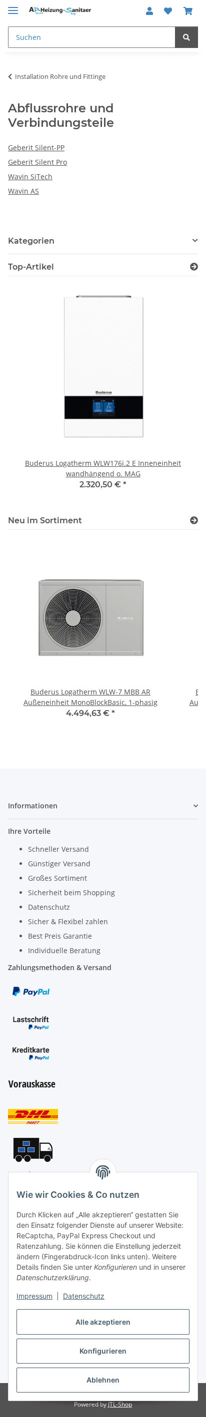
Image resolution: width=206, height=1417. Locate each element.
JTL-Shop (120, 1404)
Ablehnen (103, 1380)
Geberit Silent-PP (36, 147)
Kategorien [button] (31, 241)
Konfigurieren (103, 1351)
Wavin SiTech (30, 176)
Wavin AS (23, 191)
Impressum (34, 1296)
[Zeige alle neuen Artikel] (194, 520)
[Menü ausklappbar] (13, 6)
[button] (149, 11)
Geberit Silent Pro (37, 162)
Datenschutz (83, 1296)
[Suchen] (186, 37)
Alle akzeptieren (103, 1322)
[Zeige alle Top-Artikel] (194, 267)
